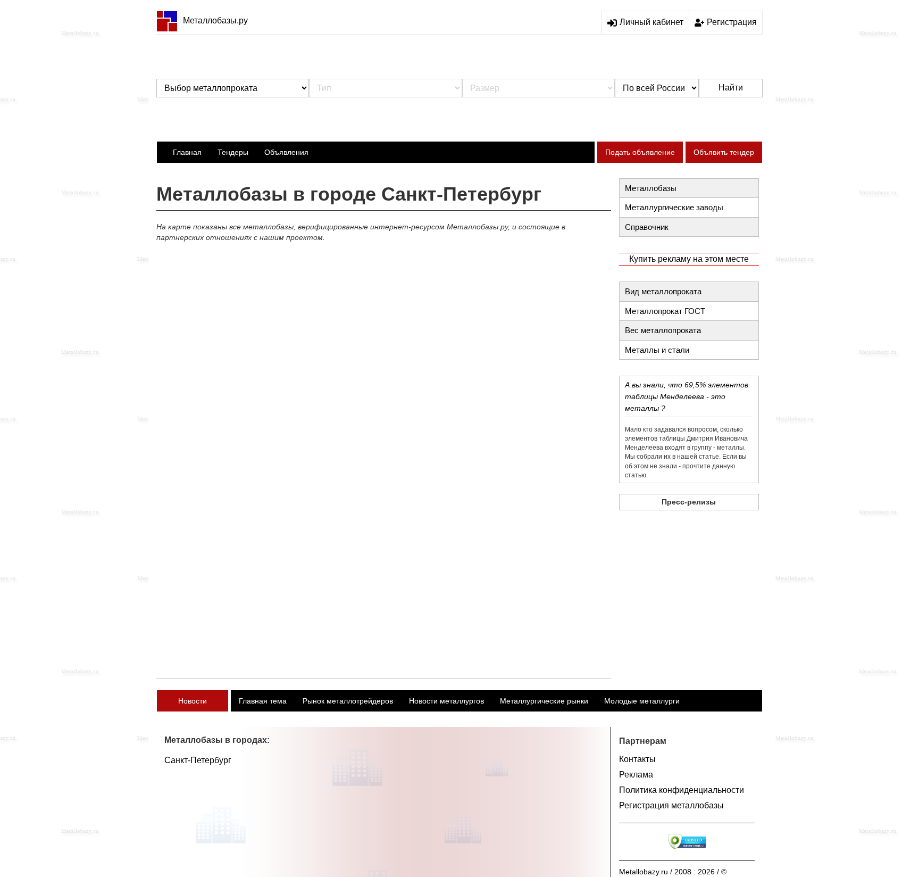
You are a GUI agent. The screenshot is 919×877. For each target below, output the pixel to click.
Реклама (636, 774)
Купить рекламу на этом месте (689, 258)
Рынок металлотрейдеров (348, 701)
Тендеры (233, 152)
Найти (731, 87)
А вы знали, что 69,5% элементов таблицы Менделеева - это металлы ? (686, 396)
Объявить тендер (724, 152)
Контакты (637, 759)
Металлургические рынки (544, 701)
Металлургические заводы (674, 207)
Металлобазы (650, 188)
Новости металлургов (446, 701)
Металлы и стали (657, 349)
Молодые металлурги (642, 701)
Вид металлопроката (663, 291)
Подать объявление (640, 152)
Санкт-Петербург (197, 760)
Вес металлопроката (663, 330)
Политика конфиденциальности (681, 790)
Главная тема (263, 701)
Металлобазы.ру (215, 20)
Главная (187, 152)
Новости (192, 701)
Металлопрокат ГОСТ (665, 311)
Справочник (647, 226)
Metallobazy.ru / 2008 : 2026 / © (672, 871)
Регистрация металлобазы (671, 805)
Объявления (286, 152)
